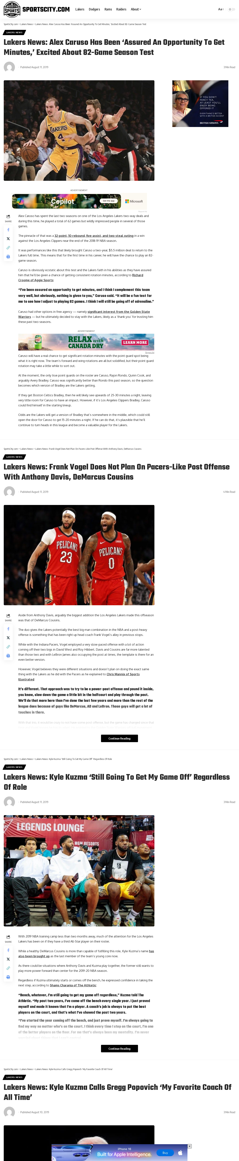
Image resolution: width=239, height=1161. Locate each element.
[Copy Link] (8, 247)
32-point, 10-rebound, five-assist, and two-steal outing (94, 236)
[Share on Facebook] (8, 229)
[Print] (8, 256)
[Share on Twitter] (8, 238)
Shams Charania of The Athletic (73, 985)
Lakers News (14, 32)
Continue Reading (119, 738)
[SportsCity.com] (36, 9)
